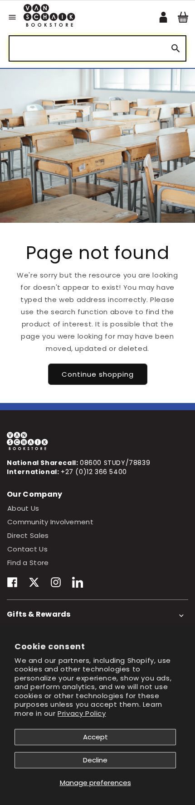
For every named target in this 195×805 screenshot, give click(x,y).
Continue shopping (98, 374)
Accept (95, 737)
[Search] (175, 48)
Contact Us (27, 549)
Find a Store (28, 562)
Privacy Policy (82, 713)
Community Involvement (50, 522)
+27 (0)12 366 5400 (94, 471)
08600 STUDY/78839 (115, 462)
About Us (23, 508)
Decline (95, 760)
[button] (12, 17)
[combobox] (97, 48)
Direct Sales (28, 535)
